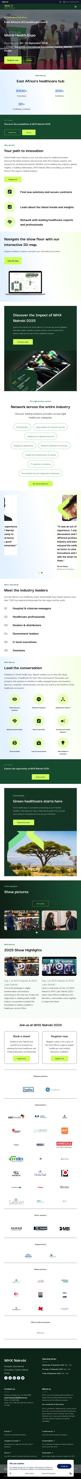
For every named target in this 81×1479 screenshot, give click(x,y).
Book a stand (40, 777)
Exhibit (29, 60)
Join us (28, 132)
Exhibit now (12, 132)
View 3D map (12, 260)
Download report (22, 342)
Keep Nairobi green (23, 822)
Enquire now (21, 1058)
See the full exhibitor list (40, 484)
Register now (12, 60)
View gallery (41, 903)
